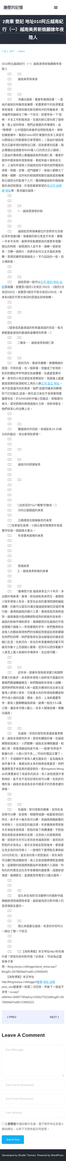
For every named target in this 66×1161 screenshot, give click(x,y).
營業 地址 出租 (46, 981)
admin (21, 51)
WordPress (57, 1155)
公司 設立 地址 (50, 383)
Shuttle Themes (27, 1155)
